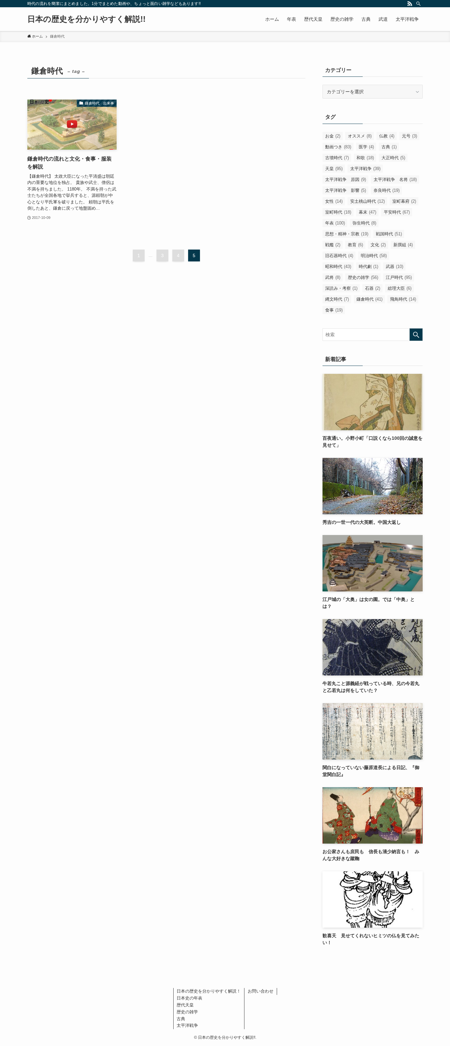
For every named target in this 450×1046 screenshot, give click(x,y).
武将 (332, 277)
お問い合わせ (260, 991)
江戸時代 (399, 277)
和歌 (365, 157)
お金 (332, 136)
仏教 (386, 136)
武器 (394, 266)
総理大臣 (399, 288)
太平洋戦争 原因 (345, 179)
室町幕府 (404, 201)
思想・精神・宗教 (346, 233)
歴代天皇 (185, 1004)
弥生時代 (364, 223)
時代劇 (368, 266)
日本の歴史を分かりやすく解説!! (86, 19)
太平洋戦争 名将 (395, 179)
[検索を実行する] (416, 334)
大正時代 (393, 157)
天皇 (334, 168)
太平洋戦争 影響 (345, 190)
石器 (372, 288)
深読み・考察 (341, 288)
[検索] (418, 3)
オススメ (360, 136)
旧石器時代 (339, 255)
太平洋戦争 (365, 168)
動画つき (338, 146)
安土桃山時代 (367, 201)
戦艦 (332, 244)
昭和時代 (338, 266)
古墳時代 (337, 157)
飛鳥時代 (403, 299)
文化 (378, 244)
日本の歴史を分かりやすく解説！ (209, 991)
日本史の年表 (189, 998)
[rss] (410, 3)
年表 (335, 223)
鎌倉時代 (369, 299)
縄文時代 (337, 299)
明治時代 (374, 255)
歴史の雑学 (363, 277)
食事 (334, 310)
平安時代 (397, 212)
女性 (334, 201)
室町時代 (338, 212)
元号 (409, 136)
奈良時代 (387, 190)
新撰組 (403, 244)
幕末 (367, 212)
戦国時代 (389, 233)
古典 (389, 146)
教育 (355, 244)
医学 (366, 146)
